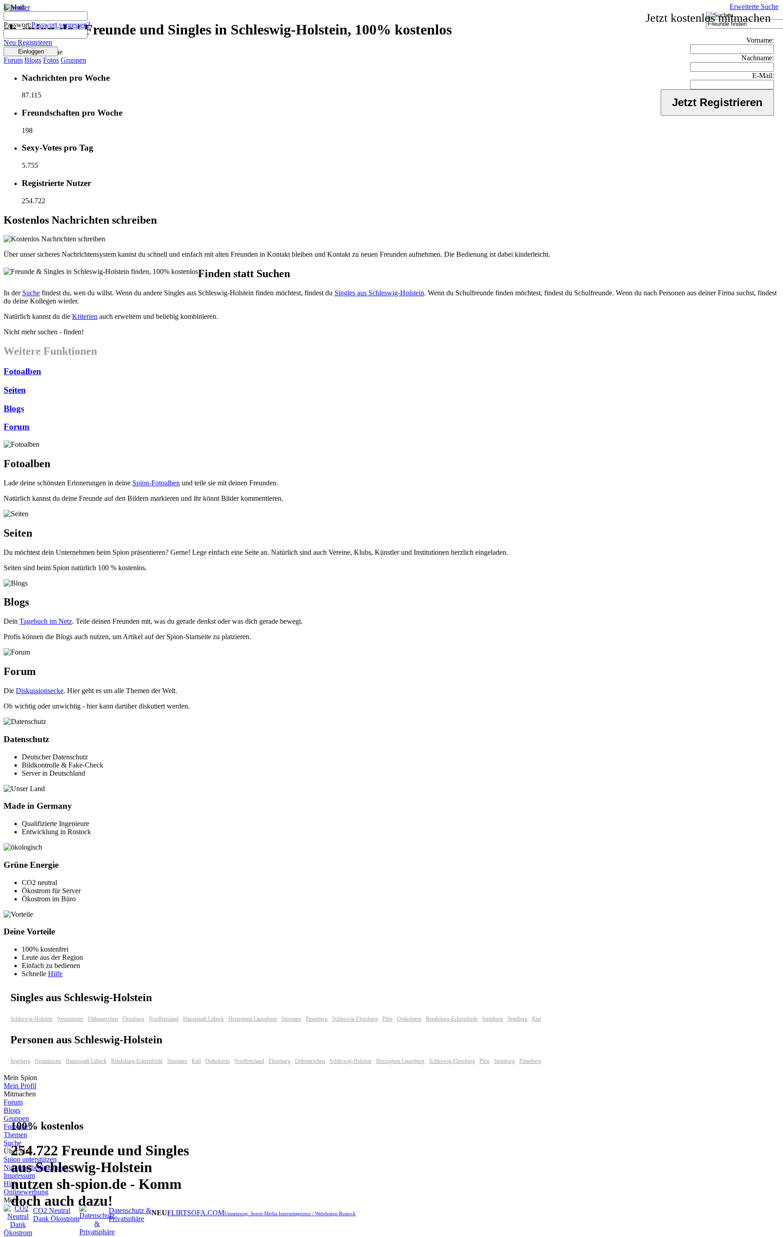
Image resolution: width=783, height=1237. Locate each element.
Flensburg (133, 1019)
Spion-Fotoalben (156, 483)
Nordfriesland (164, 1019)
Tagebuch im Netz (45, 621)
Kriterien (84, 316)
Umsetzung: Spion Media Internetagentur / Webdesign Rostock (290, 1213)
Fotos (51, 60)
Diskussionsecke (39, 690)
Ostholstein (409, 1019)
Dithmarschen (103, 1019)
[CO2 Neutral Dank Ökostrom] (18, 1233)
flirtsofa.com (195, 1213)
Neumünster (70, 1019)
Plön (387, 1019)
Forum (13, 60)
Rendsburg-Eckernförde (452, 1019)
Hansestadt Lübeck (203, 1019)
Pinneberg (317, 1019)
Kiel (536, 1019)
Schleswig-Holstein (31, 1019)
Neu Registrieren (28, 42)
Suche (31, 293)
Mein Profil (20, 1086)
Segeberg (517, 1019)
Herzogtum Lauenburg (252, 1019)
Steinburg (492, 1019)
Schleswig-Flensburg (355, 1019)
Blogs (32, 60)
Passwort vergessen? (60, 25)
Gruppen (73, 60)
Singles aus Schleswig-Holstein (379, 293)
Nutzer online (34, 52)
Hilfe (55, 974)
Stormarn (291, 1019)
